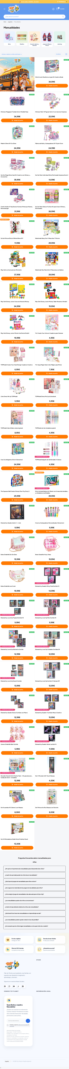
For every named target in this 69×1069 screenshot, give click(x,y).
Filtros (58, 54)
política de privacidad (22, 1024)
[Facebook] (6, 986)
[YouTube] (15, 986)
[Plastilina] (22, 37)
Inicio (5, 22)
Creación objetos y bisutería (34, 45)
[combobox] (34, 17)
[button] (66, 54)
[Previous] (3, 36)
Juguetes (10, 22)
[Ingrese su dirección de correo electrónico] (28, 1021)
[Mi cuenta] (53, 9)
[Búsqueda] (63, 17)
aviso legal (12, 1026)
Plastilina (22, 44)
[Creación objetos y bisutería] (34, 37)
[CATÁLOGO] (17, 74)
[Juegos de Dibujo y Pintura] (47, 37)
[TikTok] (19, 986)
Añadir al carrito (53, 85)
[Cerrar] (0, 1068)
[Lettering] (59, 37)
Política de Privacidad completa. (16, 1041)
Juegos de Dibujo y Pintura (47, 45)
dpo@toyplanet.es (19, 1039)
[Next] (65, 36)
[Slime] (9, 37)
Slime (9, 44)
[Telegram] (24, 986)
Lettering (60, 44)
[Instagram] (10, 986)
